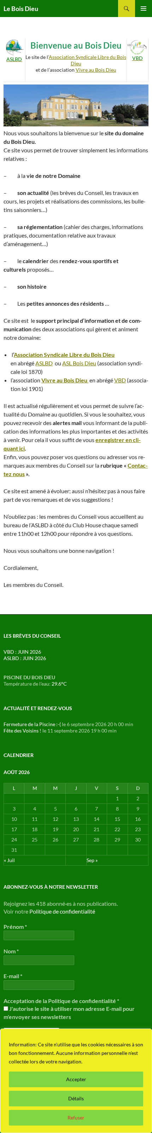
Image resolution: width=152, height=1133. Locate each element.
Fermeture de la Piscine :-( (32, 724)
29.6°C (59, 684)
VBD (120, 380)
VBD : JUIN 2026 (22, 652)
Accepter (76, 1079)
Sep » (92, 860)
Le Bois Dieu (21, 8)
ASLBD (44, 363)
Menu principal (143, 8)
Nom (11, 951)
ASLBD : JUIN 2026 (25, 658)
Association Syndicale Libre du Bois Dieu (64, 354)
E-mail (13, 976)
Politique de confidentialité (62, 911)
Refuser (76, 1118)
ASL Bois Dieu (79, 363)
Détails (76, 1098)
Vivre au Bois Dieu (96, 70)
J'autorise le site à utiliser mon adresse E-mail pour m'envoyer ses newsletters (69, 1012)
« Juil (9, 860)
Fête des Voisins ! (22, 731)
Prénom (15, 926)
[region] (76, 1081)
